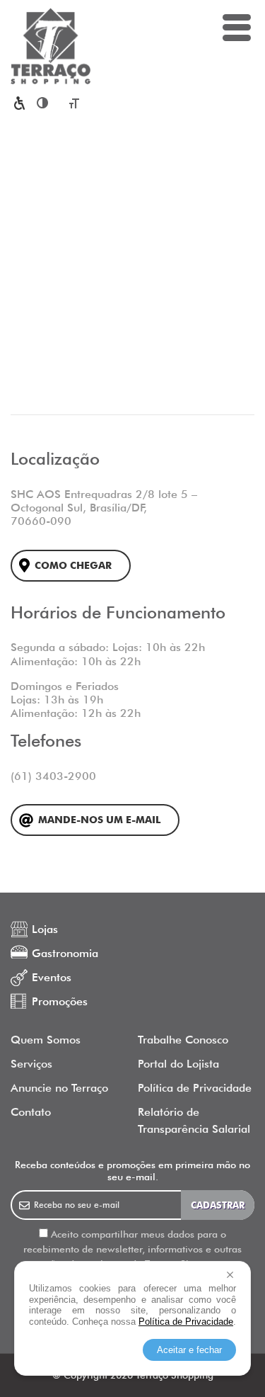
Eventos (51, 977)
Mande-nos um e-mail (99, 820)
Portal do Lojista (178, 1063)
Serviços (31, 1063)
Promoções (60, 1001)
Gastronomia (65, 953)
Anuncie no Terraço (59, 1088)
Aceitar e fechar (189, 1350)
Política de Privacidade (195, 1088)
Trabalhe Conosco (183, 1039)
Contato (31, 1112)
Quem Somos (46, 1039)
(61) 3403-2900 (53, 776)
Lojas (45, 929)
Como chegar (73, 566)
